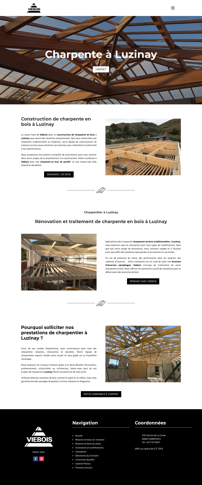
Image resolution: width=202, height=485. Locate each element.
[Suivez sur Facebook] (35, 458)
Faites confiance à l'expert (101, 394)
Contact (101, 69)
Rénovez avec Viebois (143, 281)
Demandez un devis (59, 174)
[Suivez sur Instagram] (41, 458)
